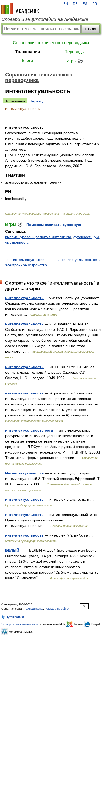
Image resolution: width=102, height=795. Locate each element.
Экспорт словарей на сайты (19, 624)
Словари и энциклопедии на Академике (44, 19)
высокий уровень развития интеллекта (38, 237)
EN (65, 4)
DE (75, 4)
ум (96, 237)
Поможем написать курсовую (53, 224)
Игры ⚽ (74, 61)
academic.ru (20, 8)
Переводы (74, 52)
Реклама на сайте (57, 608)
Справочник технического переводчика (51, 42)
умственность (17, 242)
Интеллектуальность (24, 473)
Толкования (27, 52)
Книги (27, 61)
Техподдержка (33, 608)
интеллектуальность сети (79, 259)
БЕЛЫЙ (12, 550)
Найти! (90, 29)
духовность (82, 237)
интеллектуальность (24, 298)
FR (94, 4)
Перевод (37, 101)
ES (85, 4)
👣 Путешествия (12, 617)
